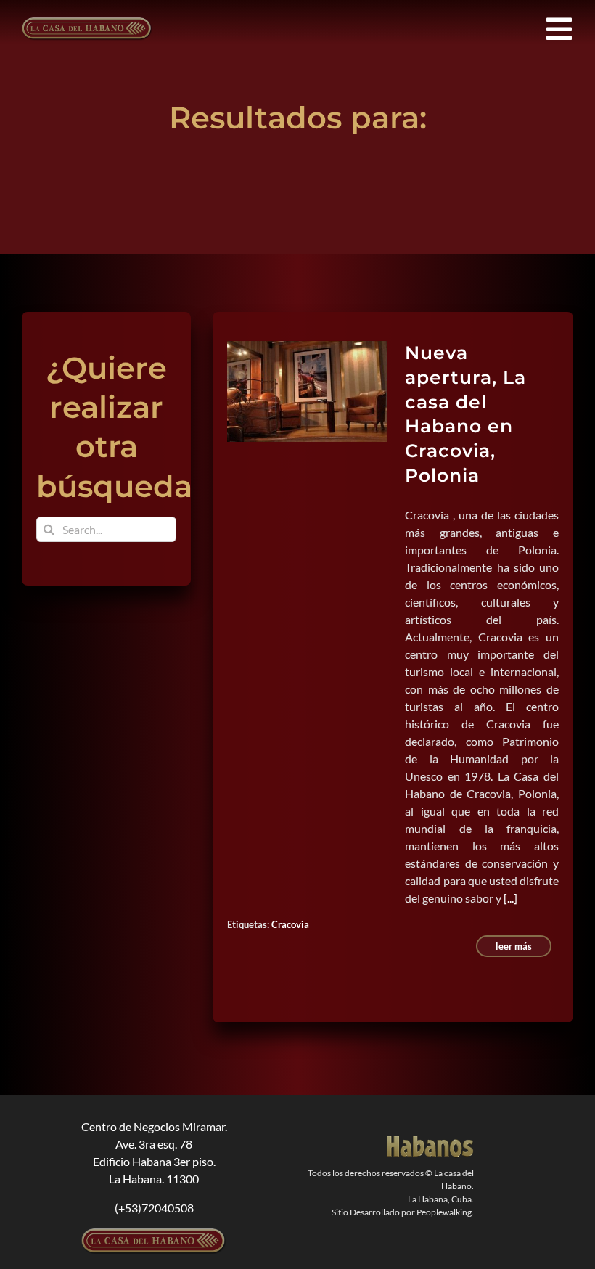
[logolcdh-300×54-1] (153, 1234)
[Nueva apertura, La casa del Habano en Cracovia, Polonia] (307, 391)
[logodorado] (430, 1142)
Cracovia (290, 924)
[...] (510, 898)
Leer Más (514, 946)
